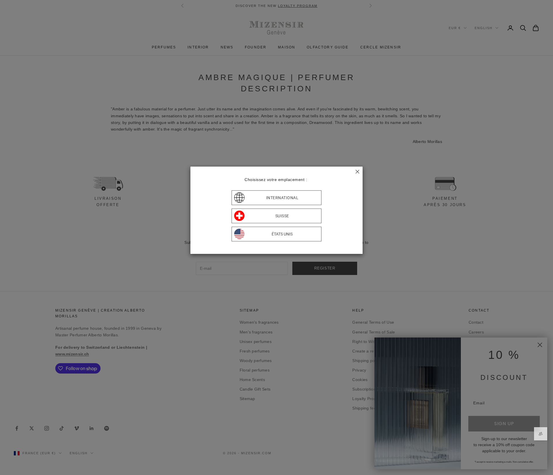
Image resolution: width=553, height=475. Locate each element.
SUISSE (282, 216)
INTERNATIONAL (282, 197)
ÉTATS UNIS (282, 234)
